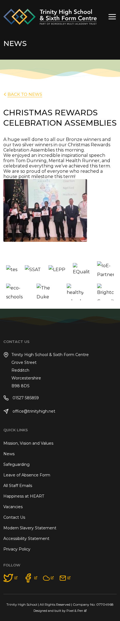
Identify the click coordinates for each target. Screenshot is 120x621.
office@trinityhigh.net (33, 411)
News (9, 453)
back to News (25, 94)
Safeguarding (16, 464)
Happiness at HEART (23, 496)
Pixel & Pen (74, 611)
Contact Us (14, 517)
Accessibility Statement (26, 538)
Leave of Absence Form (26, 475)
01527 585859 (25, 397)
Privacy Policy (16, 549)
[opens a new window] (10, 578)
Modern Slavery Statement (29, 527)
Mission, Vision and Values (28, 443)
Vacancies (13, 506)
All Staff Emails (17, 485)
